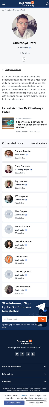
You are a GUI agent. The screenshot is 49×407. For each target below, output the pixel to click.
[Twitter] (17, 354)
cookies (22, 395)
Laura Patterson (23, 241)
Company (6, 381)
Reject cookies (36, 402)
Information (7, 374)
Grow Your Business (11, 366)
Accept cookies (14, 402)
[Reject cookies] (45, 399)
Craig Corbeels (22, 166)
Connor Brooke (23, 151)
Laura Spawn (21, 256)
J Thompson (21, 196)
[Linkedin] (33, 354)
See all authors (39, 143)
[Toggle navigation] (4, 4)
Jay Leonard (21, 181)
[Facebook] (22, 354)
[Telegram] (28, 354)
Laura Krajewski (23, 271)
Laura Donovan (22, 286)
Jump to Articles (13, 69)
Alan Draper (21, 211)
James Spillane (22, 226)
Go (42, 319)
